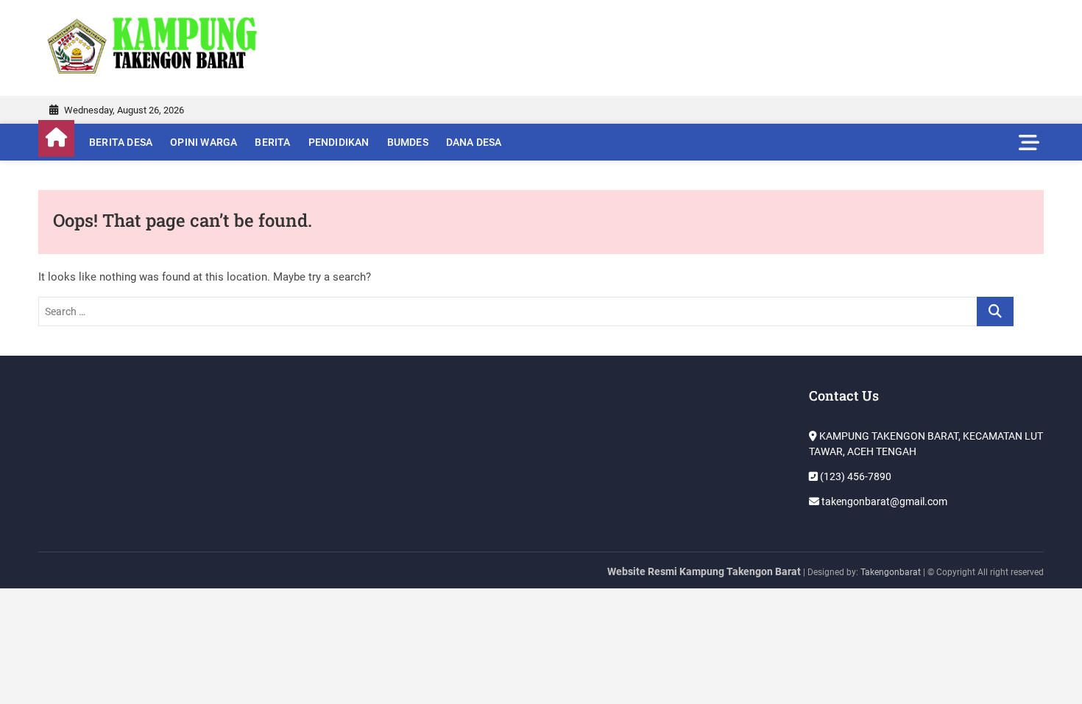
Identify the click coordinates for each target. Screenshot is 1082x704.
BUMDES (407, 142)
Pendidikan (338, 142)
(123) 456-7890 (854, 476)
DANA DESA (474, 142)
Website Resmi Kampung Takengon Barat (704, 571)
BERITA (272, 142)
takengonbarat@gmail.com (883, 501)
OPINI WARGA (203, 142)
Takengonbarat (890, 572)
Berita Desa (120, 142)
